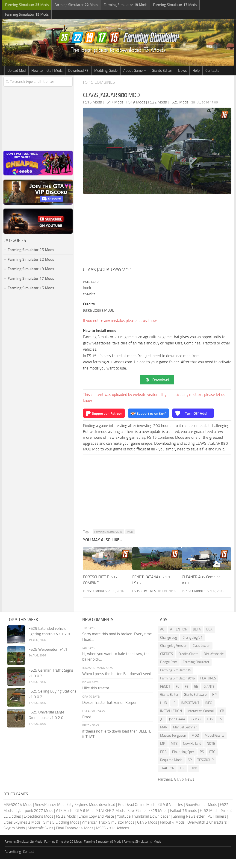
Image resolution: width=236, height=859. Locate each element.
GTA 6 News (184, 779)
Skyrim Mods (14, 828)
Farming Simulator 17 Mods (31, 278)
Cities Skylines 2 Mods (22, 822)
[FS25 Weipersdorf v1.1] (16, 655)
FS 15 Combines (99, 82)
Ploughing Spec (183, 752)
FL (177, 686)
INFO (208, 703)
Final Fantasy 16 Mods (74, 828)
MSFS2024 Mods (17, 804)
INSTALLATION (171, 711)
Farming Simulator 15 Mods (31, 288)
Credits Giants (188, 654)
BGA (209, 629)
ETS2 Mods (209, 810)
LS (220, 719)
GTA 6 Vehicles (170, 804)
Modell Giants (214, 735)
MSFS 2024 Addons (112, 828)
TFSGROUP (205, 760)
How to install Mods (46, 70)
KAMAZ (196, 719)
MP (162, 744)
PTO (212, 752)
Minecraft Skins (40, 828)
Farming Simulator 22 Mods (31, 259)
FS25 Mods (157, 810)
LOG (210, 719)
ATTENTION (178, 629)
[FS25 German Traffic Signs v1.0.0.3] (16, 676)
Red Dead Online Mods (137, 804)
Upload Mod (16, 70)
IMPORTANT (190, 703)
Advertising (13, 852)
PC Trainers (216, 816)
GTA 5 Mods (147, 822)
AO (162, 629)
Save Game (136, 810)
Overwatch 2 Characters (207, 822)
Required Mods (171, 760)
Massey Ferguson (173, 735)
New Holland (192, 744)
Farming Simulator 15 (175, 670)
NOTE (211, 744)
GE (196, 686)
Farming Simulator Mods (27, 5)
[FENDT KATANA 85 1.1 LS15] (156, 558)
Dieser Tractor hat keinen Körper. (110, 702)
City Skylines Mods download (91, 804)
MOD (130, 531)
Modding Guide (106, 70)
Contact (28, 852)
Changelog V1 (192, 638)
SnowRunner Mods (201, 804)
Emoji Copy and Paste (96, 816)
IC (174, 703)
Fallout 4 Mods (172, 822)
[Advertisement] (157, 232)
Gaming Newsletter (189, 816)
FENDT (165, 686)
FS (187, 686)
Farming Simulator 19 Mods (31, 268)
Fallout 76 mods (183, 810)
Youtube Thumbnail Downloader (143, 816)
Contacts (212, 70)
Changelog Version (173, 646)
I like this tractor (95, 688)
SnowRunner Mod (50, 804)
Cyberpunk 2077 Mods (34, 810)
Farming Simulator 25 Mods (23, 842)
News (182, 70)
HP (214, 695)
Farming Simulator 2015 (103, 337)
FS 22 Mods (66, 816)
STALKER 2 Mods (110, 810)
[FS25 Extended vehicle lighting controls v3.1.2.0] (16, 634)
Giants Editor (162, 70)
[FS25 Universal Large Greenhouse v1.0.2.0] (16, 718)
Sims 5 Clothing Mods (61, 822)
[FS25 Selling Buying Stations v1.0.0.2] (16, 697)
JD (161, 719)
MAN (164, 727)
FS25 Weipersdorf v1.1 (48, 649)
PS (202, 752)
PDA (163, 752)
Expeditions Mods (38, 816)
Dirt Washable (214, 654)
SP (190, 760)
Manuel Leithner (185, 727)
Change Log (168, 638)
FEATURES (208, 678)
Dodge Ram (168, 662)
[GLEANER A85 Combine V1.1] (206, 558)
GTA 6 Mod (84, 810)
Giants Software (195, 695)
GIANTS (209, 686)
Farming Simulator (196, 662)
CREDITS (166, 654)
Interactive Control (200, 711)
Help (196, 70)
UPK (194, 768)
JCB (221, 711)
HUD (163, 703)
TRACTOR (167, 768)
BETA (197, 629)
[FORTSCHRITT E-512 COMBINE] (107, 558)
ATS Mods (64, 810)
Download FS (78, 70)
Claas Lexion (201, 646)
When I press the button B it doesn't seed (116, 673)
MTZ (174, 744)
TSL (182, 768)
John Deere (177, 719)
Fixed (86, 717)
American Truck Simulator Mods (108, 822)
